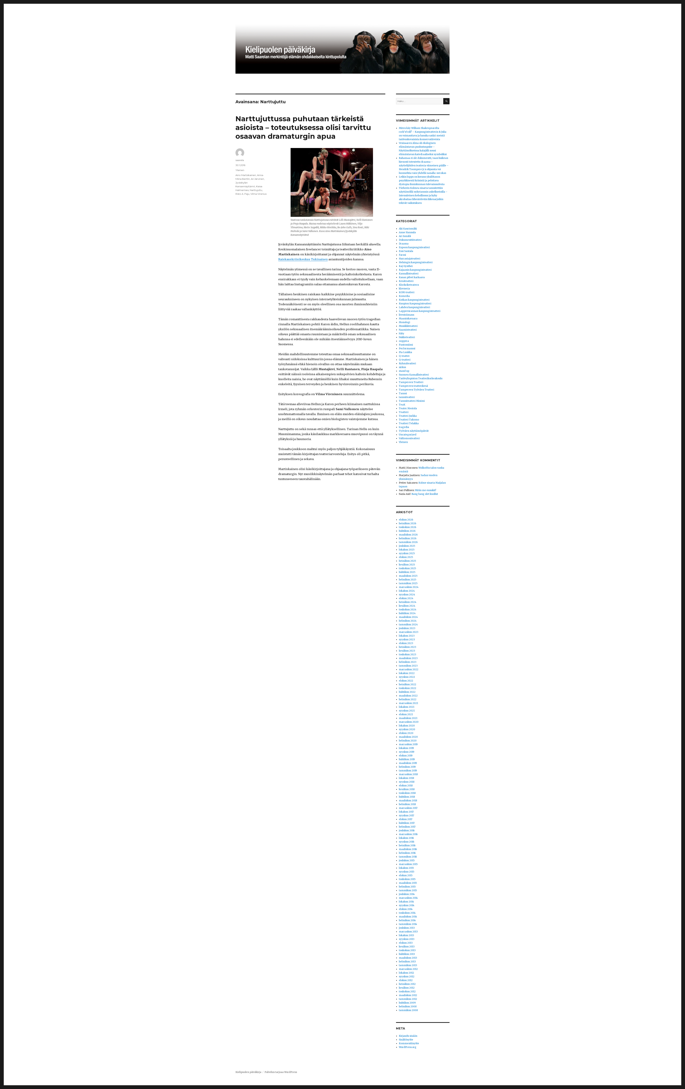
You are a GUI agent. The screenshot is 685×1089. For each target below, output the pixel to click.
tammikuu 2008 (408, 1010)
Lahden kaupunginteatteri (414, 307)
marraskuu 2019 (408, 744)
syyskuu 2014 (406, 905)
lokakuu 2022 (407, 673)
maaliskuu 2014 (408, 916)
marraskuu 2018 (408, 774)
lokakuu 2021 (406, 706)
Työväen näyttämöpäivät (414, 430)
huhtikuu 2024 (407, 613)
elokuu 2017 (405, 819)
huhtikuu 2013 (407, 954)
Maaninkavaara (408, 318)
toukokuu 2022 (407, 688)
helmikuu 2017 (407, 826)
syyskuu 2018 (406, 781)
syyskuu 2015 (406, 871)
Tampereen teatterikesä (413, 385)
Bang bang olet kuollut (425, 494)
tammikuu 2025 (408, 583)
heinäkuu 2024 (407, 602)
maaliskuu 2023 (408, 658)
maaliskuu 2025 (408, 575)
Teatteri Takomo (409, 419)
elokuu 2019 (405, 755)
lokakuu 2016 (406, 838)
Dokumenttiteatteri (410, 239)
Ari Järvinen (257, 178)
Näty (401, 333)
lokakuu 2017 (406, 811)
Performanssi (407, 348)
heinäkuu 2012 (407, 984)
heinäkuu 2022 (407, 684)
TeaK (402, 404)
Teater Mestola (408, 408)
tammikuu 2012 (408, 999)
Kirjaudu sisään (408, 1035)
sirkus (402, 367)
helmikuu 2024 (408, 620)
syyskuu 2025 (407, 553)
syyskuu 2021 (407, 710)
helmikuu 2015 (407, 886)
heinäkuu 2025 (407, 560)
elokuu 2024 (406, 598)
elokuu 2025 (406, 557)
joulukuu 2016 (407, 830)
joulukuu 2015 (407, 860)
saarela (239, 160)
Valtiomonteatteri (409, 438)
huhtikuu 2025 (407, 572)
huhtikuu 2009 (407, 1002)
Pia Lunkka (405, 352)
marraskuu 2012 (408, 969)
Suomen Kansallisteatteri (414, 374)
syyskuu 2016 (406, 841)
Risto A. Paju (242, 193)
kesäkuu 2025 (407, 564)
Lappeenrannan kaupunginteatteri (419, 311)
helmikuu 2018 (407, 804)
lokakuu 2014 (406, 901)
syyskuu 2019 (406, 751)
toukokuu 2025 (407, 568)
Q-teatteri (404, 359)
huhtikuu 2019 (407, 759)
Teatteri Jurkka (408, 415)
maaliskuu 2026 (408, 534)
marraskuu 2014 (408, 897)
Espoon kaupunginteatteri (414, 247)
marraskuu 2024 (408, 587)
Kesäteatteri (406, 281)
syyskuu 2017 (406, 815)
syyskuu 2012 (406, 976)
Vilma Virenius (258, 193)
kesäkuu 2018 (407, 789)
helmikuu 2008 (408, 1006)
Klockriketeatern (409, 284)
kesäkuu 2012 (407, 987)
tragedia (404, 427)
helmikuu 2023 (407, 662)
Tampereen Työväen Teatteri (416, 389)
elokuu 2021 (406, 714)
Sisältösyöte (406, 1039)
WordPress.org (407, 1047)
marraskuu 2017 (408, 808)
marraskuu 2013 (408, 931)
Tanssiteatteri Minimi (412, 400)
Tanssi (403, 393)
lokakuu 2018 (406, 778)
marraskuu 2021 (408, 703)
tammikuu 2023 (408, 665)
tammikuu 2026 (408, 542)
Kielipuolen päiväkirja (248, 1072)
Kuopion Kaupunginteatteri (415, 303)
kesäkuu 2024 (407, 605)
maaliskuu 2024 (408, 617)
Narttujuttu (256, 190)
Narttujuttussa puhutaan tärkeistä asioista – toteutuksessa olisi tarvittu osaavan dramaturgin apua (303, 127)
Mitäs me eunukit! (425, 490)
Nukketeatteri (407, 337)
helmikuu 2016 (407, 853)
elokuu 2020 (406, 733)
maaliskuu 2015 (408, 882)
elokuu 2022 (406, 680)
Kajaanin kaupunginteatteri (415, 269)
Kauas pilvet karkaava (412, 277)
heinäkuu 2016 (407, 845)
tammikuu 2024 (408, 624)
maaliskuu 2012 (408, 995)
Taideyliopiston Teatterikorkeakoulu (420, 378)
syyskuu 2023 (407, 639)
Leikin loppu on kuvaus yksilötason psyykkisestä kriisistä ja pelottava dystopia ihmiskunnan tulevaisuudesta (422, 180)
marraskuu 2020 (408, 721)
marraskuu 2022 (408, 669)
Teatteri (404, 412)
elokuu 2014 (406, 909)
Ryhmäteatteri (407, 363)
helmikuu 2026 (407, 538)
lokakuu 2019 (406, 748)
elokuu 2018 (406, 785)
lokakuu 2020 (407, 725)
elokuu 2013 (406, 942)
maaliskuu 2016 (408, 849)
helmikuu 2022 (407, 699)
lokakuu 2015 (406, 867)
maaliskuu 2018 (408, 800)
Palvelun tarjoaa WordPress (281, 1072)
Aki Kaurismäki (408, 228)
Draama (404, 243)
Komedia (404, 296)
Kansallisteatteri (408, 273)
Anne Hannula (407, 232)
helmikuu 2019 (407, 766)
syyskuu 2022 (407, 677)
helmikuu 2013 (407, 961)
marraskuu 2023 (408, 632)
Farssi (402, 254)
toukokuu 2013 (407, 950)
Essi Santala (406, 251)
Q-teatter (404, 356)
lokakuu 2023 (407, 635)
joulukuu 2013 (407, 927)
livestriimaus (406, 314)
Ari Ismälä (405, 236)
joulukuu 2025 (407, 545)
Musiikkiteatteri (408, 326)
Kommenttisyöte (409, 1043)
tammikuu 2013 (408, 965)
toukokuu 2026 (407, 527)
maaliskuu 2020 (408, 736)
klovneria (404, 288)
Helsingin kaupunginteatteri (416, 262)
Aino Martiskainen (245, 175)
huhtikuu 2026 (407, 530)
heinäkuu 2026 (407, 523)
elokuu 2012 (406, 980)
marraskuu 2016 (408, 834)
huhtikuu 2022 (407, 691)
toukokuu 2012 (407, 991)
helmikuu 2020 (408, 740)
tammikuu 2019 (408, 770)
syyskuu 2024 (407, 594)
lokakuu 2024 (407, 590)
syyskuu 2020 (407, 729)
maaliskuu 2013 (408, 957)
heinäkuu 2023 (407, 647)
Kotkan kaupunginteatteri (414, 299)
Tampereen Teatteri (411, 382)
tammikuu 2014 (408, 924)
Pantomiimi (406, 344)
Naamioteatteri (408, 329)
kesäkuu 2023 (407, 650)
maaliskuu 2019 (408, 763)
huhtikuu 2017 (407, 823)
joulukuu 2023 (407, 628)
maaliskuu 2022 (408, 695)
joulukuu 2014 (407, 894)
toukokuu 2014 (407, 912)
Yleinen (239, 170)
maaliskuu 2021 (408, 718)
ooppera (404, 341)
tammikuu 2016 (408, 856)
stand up (404, 371)
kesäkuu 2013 (407, 946)
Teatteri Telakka (409, 423)
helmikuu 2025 (407, 579)
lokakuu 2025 (406, 549)
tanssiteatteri (407, 397)
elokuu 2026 (406, 519)
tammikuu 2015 (408, 890)
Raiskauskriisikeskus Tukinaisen (303, 259)
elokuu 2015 (405, 875)
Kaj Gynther (406, 266)
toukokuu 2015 (407, 879)
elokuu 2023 (406, 643)
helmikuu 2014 (407, 920)
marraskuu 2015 (408, 864)
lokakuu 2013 (406, 935)
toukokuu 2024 (407, 609)
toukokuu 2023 (407, 654)
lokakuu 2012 (406, 972)
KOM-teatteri (406, 292)
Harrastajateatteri (409, 258)
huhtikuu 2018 (407, 796)
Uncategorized (407, 434)
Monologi (404, 322)
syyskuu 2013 (406, 939)
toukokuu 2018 (407, 793)
